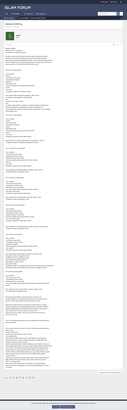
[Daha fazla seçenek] (118, 14)
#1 (121, 45)
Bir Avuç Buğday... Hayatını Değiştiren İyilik (24, 18)
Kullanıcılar (42, 14)
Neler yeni (29, 14)
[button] (22, 13)
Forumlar (16, 14)
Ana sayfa (7, 13)
